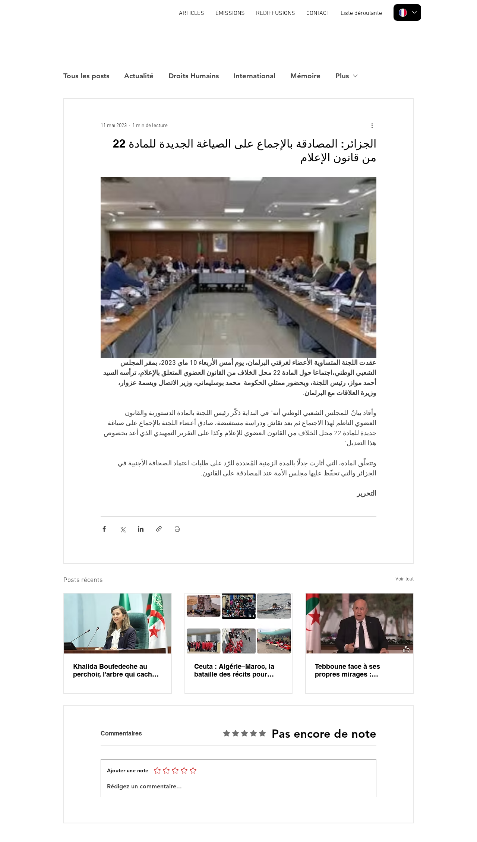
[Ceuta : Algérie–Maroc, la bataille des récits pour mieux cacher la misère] (238, 623)
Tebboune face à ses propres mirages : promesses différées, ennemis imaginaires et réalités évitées (352, 670)
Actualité (139, 76)
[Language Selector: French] (407, 12)
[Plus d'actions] (371, 125)
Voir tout (404, 579)
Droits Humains (193, 76)
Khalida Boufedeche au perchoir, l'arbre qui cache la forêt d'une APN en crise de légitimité (115, 670)
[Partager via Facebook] (104, 528)
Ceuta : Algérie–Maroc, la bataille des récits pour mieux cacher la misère (234, 670)
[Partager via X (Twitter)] (122, 528)
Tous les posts (86, 76)
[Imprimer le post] (177, 528)
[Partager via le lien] (158, 528)
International (254, 76)
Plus (342, 76)
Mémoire (305, 76)
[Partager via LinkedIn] (140, 528)
